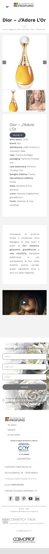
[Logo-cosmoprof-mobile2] (24, 537)
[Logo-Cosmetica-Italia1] (24, 518)
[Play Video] (24, 302)
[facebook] (10, 498)
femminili (25, 29)
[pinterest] (24, 498)
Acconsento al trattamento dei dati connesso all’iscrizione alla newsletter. (24, 400)
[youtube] (30, 498)
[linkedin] (37, 498)
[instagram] (17, 498)
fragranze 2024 (14, 29)
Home (4, 29)
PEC (36, 490)
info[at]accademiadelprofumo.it (21, 478)
